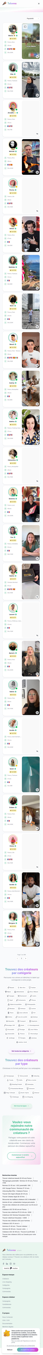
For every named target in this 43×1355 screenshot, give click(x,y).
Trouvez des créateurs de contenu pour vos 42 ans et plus (20, 1206)
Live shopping (7, 1282)
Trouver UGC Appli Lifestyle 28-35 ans (15, 1194)
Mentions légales (7, 1327)
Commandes (6, 1291)
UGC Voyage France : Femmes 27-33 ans (15, 1188)
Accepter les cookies (28, 1350)
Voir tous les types (20, 1106)
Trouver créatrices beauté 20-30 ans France (16, 1178)
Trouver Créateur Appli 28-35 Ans (13, 1196)
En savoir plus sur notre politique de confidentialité (21, 1345)
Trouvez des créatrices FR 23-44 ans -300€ (16, 1212)
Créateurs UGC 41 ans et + (11, 1223)
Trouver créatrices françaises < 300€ (14, 1218)
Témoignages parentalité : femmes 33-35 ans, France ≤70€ (20, 1182)
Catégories (6, 1285)
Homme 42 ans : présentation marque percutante (18, 1202)
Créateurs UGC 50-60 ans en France (14, 1209)
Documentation (7, 1323)
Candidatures (6, 1304)
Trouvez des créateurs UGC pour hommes (16, 1220)
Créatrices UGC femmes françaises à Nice (16, 1215)
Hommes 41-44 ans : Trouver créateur (14, 1226)
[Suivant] (26, 958)
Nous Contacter (7, 1317)
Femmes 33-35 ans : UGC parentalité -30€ (16, 1185)
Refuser (9, 1350)
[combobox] (33, 18)
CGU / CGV (6, 1320)
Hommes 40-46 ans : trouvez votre (13, 1229)
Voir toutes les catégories (20, 1051)
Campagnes (6, 1288)
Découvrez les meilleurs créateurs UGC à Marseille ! (19, 1199)
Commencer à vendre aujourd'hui (20, 1156)
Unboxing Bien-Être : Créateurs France (15, 1191)
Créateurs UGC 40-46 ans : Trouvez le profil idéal (18, 1232)
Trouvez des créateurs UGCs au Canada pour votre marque (19, 1235)
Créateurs (5, 1279)
